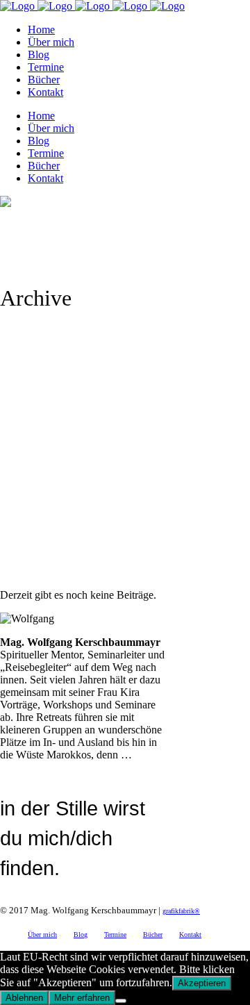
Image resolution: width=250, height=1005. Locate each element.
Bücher (152, 934)
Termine (115, 934)
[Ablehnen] (120, 1001)
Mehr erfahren (82, 997)
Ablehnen (24, 997)
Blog (81, 934)
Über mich (42, 934)
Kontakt (190, 934)
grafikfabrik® (181, 911)
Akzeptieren (202, 983)
